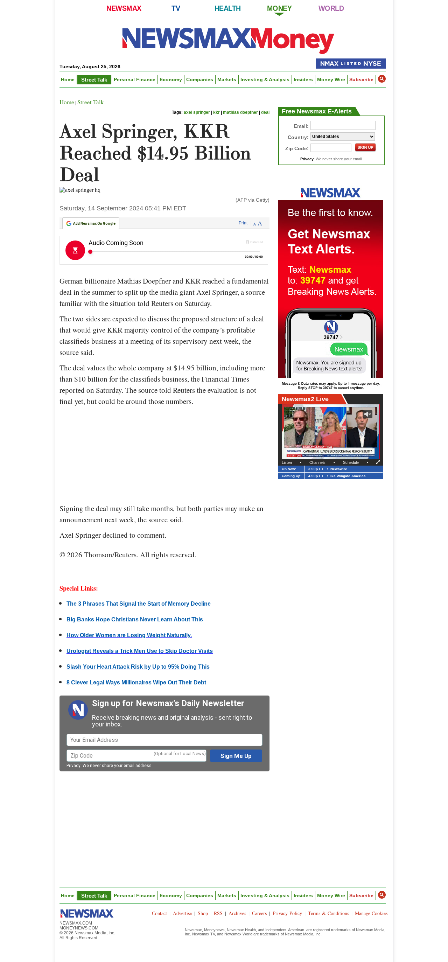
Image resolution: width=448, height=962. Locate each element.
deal (265, 112)
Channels (317, 462)
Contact (159, 913)
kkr (216, 112)
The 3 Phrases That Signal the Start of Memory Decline (138, 604)
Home (68, 79)
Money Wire (331, 79)
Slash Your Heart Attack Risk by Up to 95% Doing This (138, 667)
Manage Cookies (371, 913)
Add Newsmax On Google (94, 223)
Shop (203, 913)
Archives (237, 913)
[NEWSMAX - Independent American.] (228, 40)
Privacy (73, 765)
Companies (199, 79)
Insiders (303, 79)
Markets (226, 79)
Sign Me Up (236, 755)
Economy (171, 79)
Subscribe (361, 79)
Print (243, 223)
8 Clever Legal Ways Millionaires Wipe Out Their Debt (136, 682)
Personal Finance (134, 79)
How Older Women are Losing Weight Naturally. (129, 635)
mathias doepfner (240, 112)
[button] (382, 79)
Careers (259, 913)
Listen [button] (287, 462)
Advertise (182, 913)
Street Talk (94, 80)
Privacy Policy (287, 913)
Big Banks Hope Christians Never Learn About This (134, 619)
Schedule (351, 462)
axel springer (197, 112)
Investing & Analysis (264, 79)
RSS (218, 913)
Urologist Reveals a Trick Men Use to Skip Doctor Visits (139, 651)
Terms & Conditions (328, 913)
